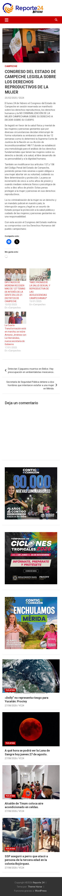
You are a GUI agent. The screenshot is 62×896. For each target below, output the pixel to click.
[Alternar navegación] (6, 20)
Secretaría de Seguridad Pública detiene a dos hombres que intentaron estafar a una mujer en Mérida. (30, 385)
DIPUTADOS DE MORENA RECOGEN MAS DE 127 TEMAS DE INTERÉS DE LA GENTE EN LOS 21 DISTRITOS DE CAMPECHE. (15, 292)
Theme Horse (35, 886)
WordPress (41, 890)
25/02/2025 (11, 98)
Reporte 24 (38, 882)
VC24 (21, 705)
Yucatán (10, 690)
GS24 (21, 98)
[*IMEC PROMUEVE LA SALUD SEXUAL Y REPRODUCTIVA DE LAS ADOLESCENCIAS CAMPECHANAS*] (40, 274)
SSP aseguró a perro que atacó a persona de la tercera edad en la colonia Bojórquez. (26, 860)
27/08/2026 (11, 705)
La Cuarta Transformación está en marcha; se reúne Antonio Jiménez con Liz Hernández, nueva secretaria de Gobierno (15, 335)
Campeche (11, 66)
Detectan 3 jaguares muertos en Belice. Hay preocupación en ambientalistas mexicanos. (31, 370)
